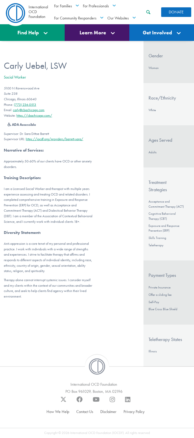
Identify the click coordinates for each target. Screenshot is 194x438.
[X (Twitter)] (63, 402)
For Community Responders (75, 18)
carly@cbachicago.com (28, 110)
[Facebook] (79, 402)
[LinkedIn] (127, 402)
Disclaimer (108, 411)
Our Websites (118, 18)
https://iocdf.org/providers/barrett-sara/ (54, 139)
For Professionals (96, 6)
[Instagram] (112, 402)
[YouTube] (96, 402)
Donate (176, 12)
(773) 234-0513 (25, 105)
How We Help (57, 411)
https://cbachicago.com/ (34, 115)
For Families (63, 6)
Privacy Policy (134, 411)
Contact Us (84, 411)
